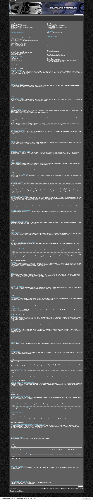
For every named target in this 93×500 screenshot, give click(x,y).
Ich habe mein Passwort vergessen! (16, 28)
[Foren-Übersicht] (46, 7)
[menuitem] (16, 0)
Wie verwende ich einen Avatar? (15, 38)
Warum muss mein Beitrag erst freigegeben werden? (18, 53)
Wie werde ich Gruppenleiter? (51, 26)
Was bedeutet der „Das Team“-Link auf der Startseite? (55, 29)
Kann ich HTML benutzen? (15, 58)
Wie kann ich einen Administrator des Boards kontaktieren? (55, 61)
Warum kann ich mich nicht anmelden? (16, 26)
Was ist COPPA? (13, 23)
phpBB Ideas (55, 467)
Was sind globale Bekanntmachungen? (16, 61)
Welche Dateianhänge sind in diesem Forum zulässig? (55, 54)
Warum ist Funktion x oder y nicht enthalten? (53, 59)
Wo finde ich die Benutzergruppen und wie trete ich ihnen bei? (56, 25)
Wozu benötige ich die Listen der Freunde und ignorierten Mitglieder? (57, 37)
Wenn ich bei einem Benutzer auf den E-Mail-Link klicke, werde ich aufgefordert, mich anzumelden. (25, 40)
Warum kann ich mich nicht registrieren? (16, 24)
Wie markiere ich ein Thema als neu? (16, 54)
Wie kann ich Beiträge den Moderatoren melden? (18, 51)
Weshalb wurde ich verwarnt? (15, 50)
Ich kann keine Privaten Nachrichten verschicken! (54, 32)
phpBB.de (69, 153)
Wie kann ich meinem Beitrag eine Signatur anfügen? (18, 45)
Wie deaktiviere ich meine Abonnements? (53, 51)
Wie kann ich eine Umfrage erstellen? (16, 46)
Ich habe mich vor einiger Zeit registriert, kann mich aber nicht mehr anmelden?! (22, 27)
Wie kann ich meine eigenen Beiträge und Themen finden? (55, 45)
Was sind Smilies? (13, 59)
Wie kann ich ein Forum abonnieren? (52, 50)
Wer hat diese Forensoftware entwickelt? (53, 58)
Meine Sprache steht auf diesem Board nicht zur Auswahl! (19, 36)
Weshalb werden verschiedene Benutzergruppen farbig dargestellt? (57, 27)
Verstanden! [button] (87, 498)
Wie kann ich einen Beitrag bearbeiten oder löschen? (18, 44)
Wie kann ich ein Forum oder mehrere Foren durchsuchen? (55, 42)
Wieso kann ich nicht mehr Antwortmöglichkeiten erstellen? (19, 47)
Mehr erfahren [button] (39, 498)
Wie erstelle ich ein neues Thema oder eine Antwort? (18, 43)
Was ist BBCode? (13, 57)
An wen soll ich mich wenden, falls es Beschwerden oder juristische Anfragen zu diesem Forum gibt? (62, 60)
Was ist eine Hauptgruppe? (51, 28)
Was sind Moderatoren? (50, 23)
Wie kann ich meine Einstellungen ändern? (17, 33)
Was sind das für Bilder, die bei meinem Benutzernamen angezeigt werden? (22, 37)
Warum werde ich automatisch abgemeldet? (17, 29)
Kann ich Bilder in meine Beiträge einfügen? (17, 60)
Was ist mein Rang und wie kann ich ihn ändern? (18, 39)
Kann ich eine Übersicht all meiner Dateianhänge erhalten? (56, 55)
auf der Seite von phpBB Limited (33, 462)
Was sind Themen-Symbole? (15, 64)
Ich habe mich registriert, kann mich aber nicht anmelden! (19, 25)
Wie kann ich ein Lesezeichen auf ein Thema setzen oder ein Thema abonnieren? (59, 49)
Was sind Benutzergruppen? (51, 24)
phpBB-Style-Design (21, 491)
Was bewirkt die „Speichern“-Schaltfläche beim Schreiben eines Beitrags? (21, 52)
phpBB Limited (62, 153)
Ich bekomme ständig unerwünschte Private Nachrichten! (55, 33)
